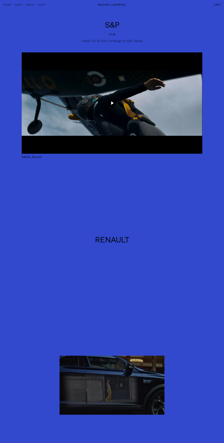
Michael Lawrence (112, 4)
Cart (217, 4)
